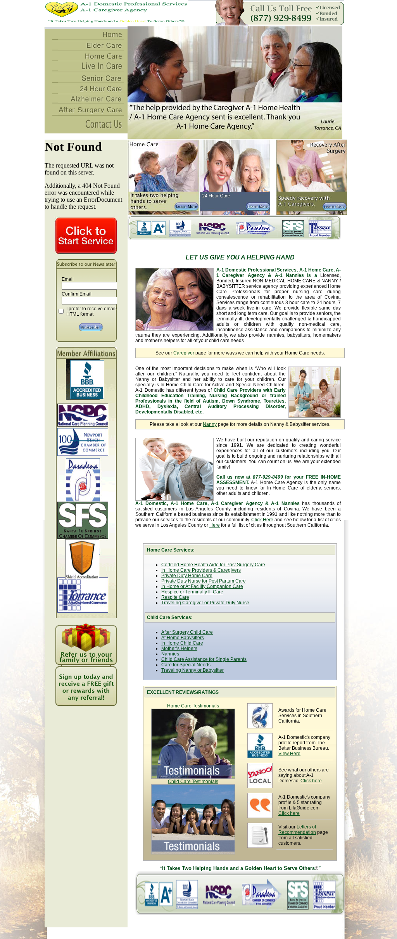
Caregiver (183, 353)
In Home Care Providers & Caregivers (201, 570)
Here (214, 525)
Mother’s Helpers (179, 648)
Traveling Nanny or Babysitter (192, 670)
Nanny (210, 424)
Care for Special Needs (186, 665)
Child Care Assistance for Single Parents (204, 659)
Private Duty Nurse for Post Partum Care (203, 581)
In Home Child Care (182, 643)
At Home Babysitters (182, 637)
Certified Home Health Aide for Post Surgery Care (213, 564)
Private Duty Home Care (186, 575)
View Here (289, 753)
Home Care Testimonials (193, 706)
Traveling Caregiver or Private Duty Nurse (205, 602)
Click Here (262, 519)
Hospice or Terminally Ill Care (192, 592)
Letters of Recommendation (297, 829)
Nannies (170, 654)
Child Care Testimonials (193, 781)
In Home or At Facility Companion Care (202, 586)
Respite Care (175, 597)
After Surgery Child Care (187, 632)
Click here (311, 780)
